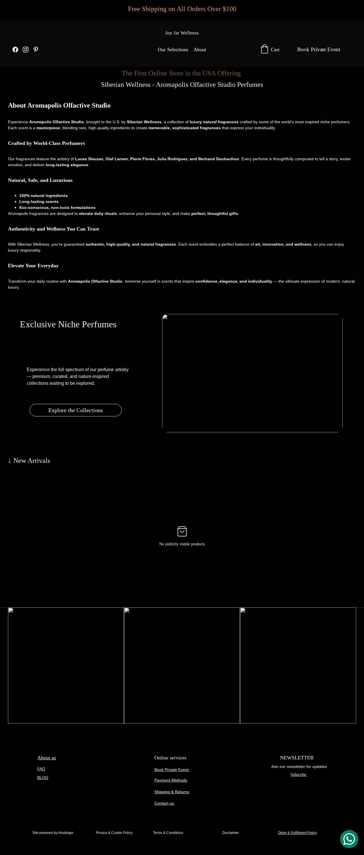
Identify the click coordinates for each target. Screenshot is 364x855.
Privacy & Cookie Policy (114, 833)
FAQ (41, 768)
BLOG (42, 777)
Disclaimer (230, 833)
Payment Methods (170, 780)
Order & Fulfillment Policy (297, 833)
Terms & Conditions (168, 833)
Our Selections (173, 49)
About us (46, 758)
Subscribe (299, 774)
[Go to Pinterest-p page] (36, 49)
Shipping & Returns (171, 792)
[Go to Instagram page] (28, 49)
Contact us (164, 803)
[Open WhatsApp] (349, 839)
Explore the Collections (75, 410)
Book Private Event (318, 49)
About (199, 49)
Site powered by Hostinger (52, 833)
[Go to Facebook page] (18, 49)
